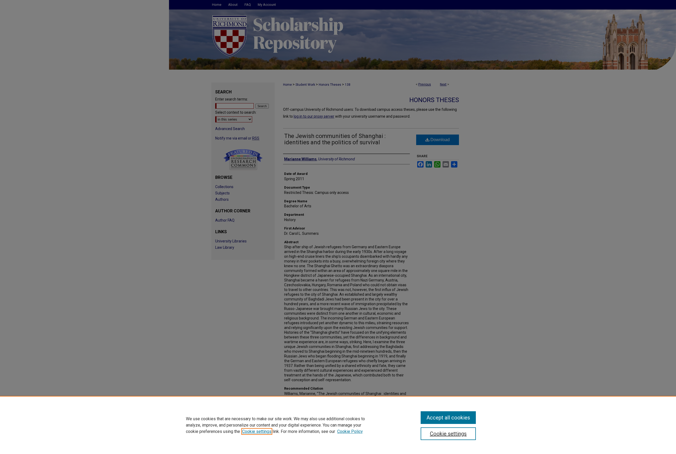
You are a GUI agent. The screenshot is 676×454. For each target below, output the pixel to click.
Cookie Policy (350, 431)
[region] (338, 425)
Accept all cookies (448, 417)
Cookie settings (256, 431)
